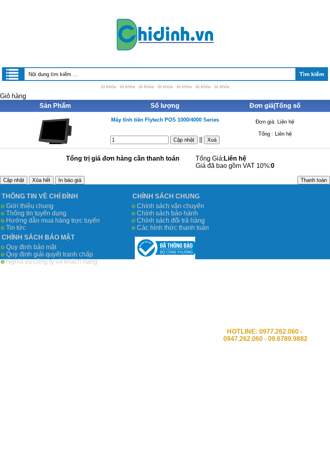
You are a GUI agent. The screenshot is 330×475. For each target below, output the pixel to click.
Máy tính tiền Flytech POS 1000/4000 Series (165, 120)
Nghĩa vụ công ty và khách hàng (51, 261)
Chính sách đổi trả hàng (171, 220)
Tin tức (16, 227)
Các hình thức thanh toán (173, 227)
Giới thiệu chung (30, 205)
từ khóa (108, 86)
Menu (13, 74)
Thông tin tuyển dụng (36, 213)
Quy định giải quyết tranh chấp (49, 254)
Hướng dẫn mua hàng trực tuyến (53, 220)
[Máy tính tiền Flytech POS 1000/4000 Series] (55, 130)
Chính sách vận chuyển (170, 205)
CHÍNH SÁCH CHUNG (166, 196)
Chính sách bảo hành (167, 213)
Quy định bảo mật (31, 247)
